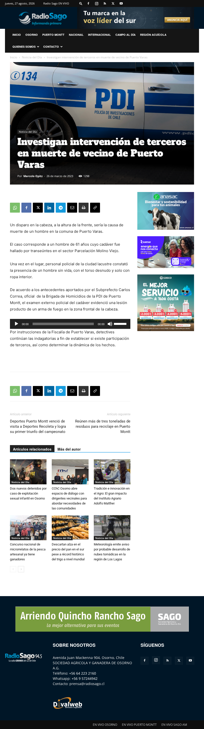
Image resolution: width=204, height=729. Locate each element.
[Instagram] (96, 3)
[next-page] (21, 569)
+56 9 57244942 (85, 678)
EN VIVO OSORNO (105, 725)
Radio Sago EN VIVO (56, 3)
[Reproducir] (16, 323)
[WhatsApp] (15, 208)
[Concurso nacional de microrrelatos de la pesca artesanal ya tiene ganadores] (28, 527)
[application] (70, 324)
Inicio (13, 57)
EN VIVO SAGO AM (174, 725)
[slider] (121, 323)
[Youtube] (121, 3)
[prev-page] (13, 569)
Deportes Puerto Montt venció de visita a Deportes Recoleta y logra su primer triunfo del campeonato (38, 426)
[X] (113, 3)
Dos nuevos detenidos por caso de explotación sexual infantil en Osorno (28, 493)
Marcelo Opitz (33, 176)
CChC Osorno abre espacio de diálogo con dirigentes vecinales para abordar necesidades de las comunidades (69, 498)
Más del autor (69, 449)
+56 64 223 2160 (82, 673)
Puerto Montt (53, 35)
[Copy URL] (95, 208)
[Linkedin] (49, 208)
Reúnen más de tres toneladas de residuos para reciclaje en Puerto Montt (102, 426)
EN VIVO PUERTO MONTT (139, 725)
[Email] (72, 208)
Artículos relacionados (32, 449)
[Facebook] (88, 3)
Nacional (76, 35)
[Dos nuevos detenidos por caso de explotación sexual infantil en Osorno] (28, 471)
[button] (81, 3)
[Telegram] (61, 208)
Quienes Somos (24, 46)
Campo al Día (125, 35)
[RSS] (104, 3)
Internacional (99, 35)
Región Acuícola (153, 35)
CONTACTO (51, 46)
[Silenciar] (109, 323)
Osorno (31, 35)
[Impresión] (84, 208)
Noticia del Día (32, 57)
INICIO (16, 35)
